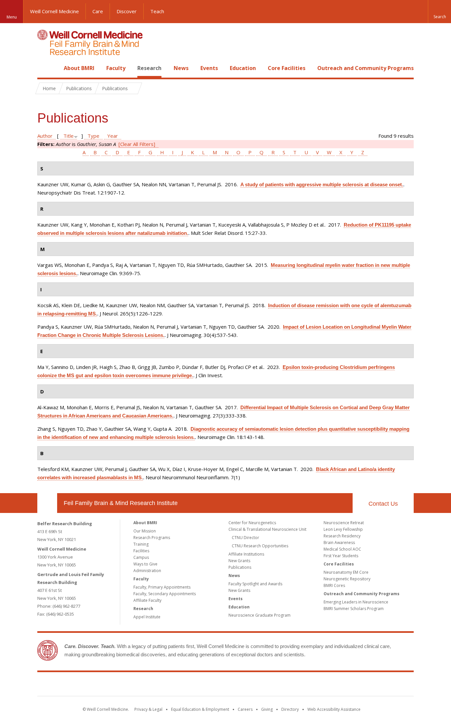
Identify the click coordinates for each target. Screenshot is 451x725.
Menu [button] (12, 17)
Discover (127, 11)
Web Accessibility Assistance (334, 709)
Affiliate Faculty (147, 600)
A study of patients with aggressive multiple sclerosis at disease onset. (321, 184)
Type (93, 135)
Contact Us (383, 503)
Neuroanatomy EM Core (346, 572)
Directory (290, 709)
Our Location (47, 503)
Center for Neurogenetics (252, 523)
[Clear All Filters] (137, 144)
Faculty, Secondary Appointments (164, 594)
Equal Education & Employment (200, 709)
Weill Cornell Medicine (54, 11)
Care (97, 11)
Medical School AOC (342, 549)
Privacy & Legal (148, 709)
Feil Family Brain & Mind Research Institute (121, 503)
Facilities (141, 551)
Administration (147, 570)
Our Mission (144, 531)
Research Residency (342, 536)
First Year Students (341, 556)
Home (45, 68)
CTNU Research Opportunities (260, 546)
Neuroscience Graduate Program (259, 615)
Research (149, 68)
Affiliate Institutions (246, 554)
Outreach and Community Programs (365, 68)
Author (44, 135)
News (181, 68)
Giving (267, 709)
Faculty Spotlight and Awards (255, 584)
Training (141, 544)
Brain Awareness (339, 542)
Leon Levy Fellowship (343, 529)
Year (112, 135)
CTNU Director (245, 537)
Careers (245, 709)
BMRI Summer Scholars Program (354, 608)
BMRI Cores (334, 585)
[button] (439, 11)
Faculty (115, 68)
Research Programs (151, 537)
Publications (239, 567)
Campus (141, 557)
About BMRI (79, 68)
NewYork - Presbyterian (280, 685)
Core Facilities (286, 68)
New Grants (239, 560)
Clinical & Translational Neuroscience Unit (267, 529)
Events (209, 68)
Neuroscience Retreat (344, 523)
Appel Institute (146, 617)
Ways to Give (145, 564)
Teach (157, 11)
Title (68, 135)
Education (243, 68)
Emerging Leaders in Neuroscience (356, 602)
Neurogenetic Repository (347, 579)
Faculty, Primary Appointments (162, 587)
